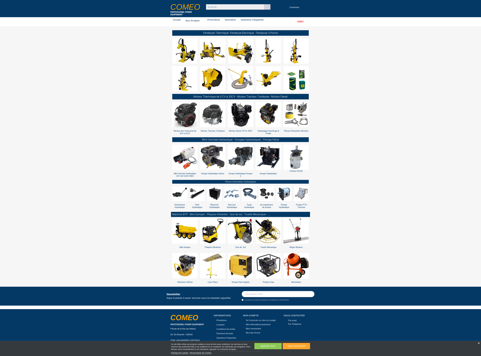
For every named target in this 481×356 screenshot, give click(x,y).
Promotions (213, 19)
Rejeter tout (268, 346)
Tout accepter (296, 346)
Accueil (177, 19)
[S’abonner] (311, 294)
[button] (296, 21)
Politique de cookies (179, 352)
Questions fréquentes (252, 19)
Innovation (230, 19)
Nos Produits (193, 20)
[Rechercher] (267, 7)
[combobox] (234, 7)
